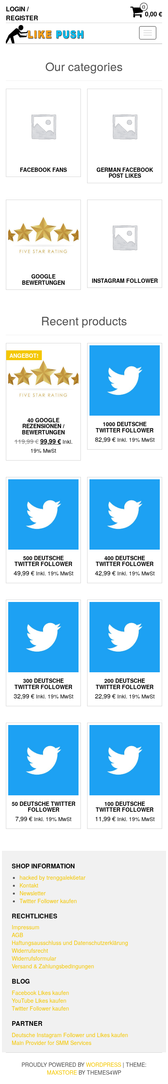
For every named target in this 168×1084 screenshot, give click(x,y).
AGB (17, 935)
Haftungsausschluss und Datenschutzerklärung (70, 942)
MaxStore (62, 1072)
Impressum (25, 927)
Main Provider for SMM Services (51, 1042)
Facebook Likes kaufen (40, 992)
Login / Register (22, 13)
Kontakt (29, 885)
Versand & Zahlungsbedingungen (53, 966)
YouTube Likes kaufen (39, 1000)
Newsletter (33, 893)
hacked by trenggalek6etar (53, 877)
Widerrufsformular (34, 958)
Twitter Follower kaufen (48, 901)
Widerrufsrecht (30, 950)
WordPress (103, 1064)
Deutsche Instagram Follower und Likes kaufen (70, 1035)
